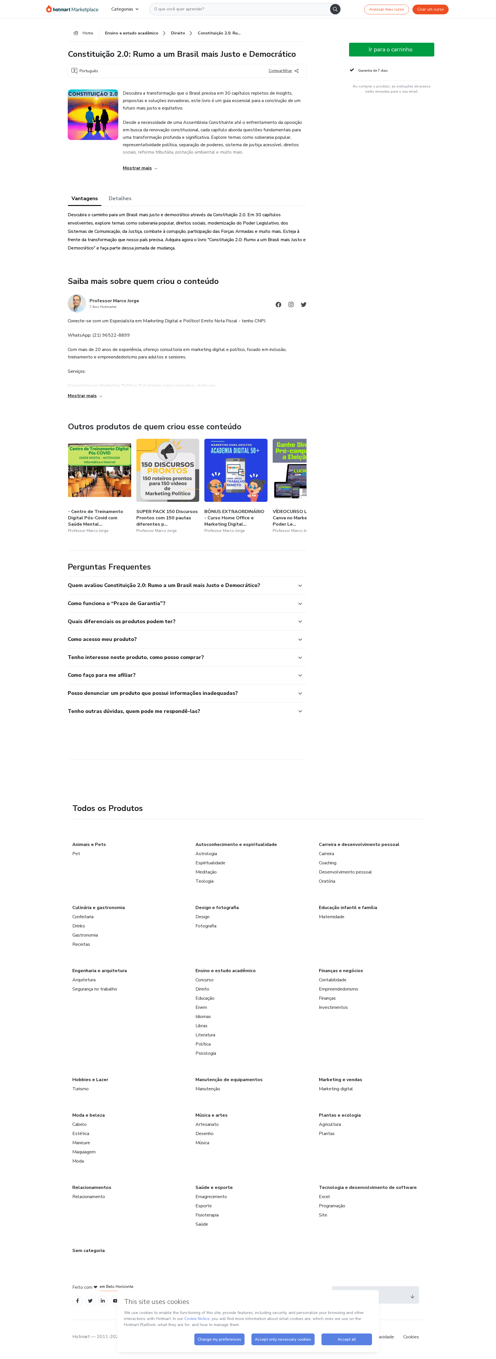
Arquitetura (84, 980)
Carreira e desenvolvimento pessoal (359, 844)
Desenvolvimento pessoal (345, 872)
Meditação (206, 872)
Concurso (204, 980)
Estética (80, 1133)
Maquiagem (84, 1152)
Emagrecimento (211, 1197)
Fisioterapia (207, 1215)
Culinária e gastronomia (98, 907)
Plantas (327, 1133)
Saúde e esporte (214, 1187)
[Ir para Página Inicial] (74, 9)
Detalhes (120, 198)
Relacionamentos (91, 1187)
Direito (202, 989)
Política (203, 1044)
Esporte (203, 1206)
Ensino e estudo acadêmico (225, 971)
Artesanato (207, 1124)
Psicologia (205, 1053)
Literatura (205, 1035)
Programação (332, 1206)
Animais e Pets (89, 844)
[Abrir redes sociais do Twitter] (304, 305)
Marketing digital (336, 1089)
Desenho (204, 1133)
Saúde (201, 1224)
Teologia (204, 881)
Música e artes (211, 1115)
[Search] (335, 9)
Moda (78, 1161)
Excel (324, 1197)
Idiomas (203, 1016)
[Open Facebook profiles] (77, 1301)
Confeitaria (83, 917)
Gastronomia (85, 935)
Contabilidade (332, 980)
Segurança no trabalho (94, 989)
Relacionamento (88, 1197)
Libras (201, 1026)
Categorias (122, 9)
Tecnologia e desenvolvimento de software (368, 1187)
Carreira (326, 854)
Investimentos (333, 1007)
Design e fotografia (217, 907)
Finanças (327, 998)
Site (323, 1215)
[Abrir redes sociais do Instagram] (291, 305)
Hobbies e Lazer (90, 1080)
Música (202, 1143)
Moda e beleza (88, 1115)
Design (202, 917)
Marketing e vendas (340, 1080)
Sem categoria (88, 1250)
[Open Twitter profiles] (90, 1301)
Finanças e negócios (341, 971)
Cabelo (79, 1124)
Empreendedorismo (338, 989)
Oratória (327, 881)
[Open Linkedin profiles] (102, 1301)
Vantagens (84, 198)
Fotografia (205, 926)
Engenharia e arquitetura (99, 971)
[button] (181, 585)
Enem (201, 1007)
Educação (204, 998)
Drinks (78, 926)
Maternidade (331, 917)
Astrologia (206, 854)
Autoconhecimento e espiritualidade (236, 844)
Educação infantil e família (348, 907)
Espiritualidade (210, 863)
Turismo (80, 1089)
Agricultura (330, 1124)
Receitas (81, 944)
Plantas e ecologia (340, 1115)
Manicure (81, 1143)
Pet (76, 854)
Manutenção (207, 1089)
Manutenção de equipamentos (229, 1080)
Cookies (411, 1337)
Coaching (327, 863)
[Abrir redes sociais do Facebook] (278, 305)
